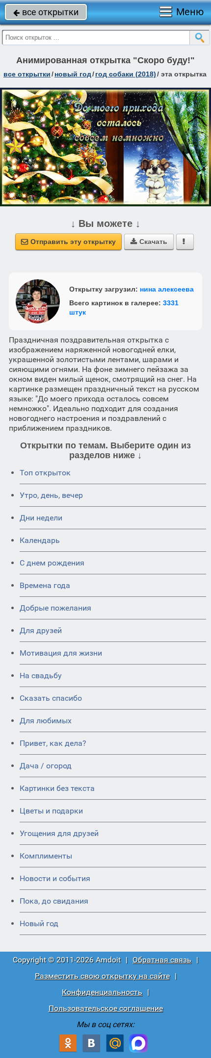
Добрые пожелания (55, 608)
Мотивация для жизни (61, 653)
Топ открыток (45, 472)
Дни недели (41, 517)
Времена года (45, 585)
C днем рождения (52, 562)
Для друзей (41, 630)
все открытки (46, 12)
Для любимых (46, 720)
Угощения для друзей (59, 833)
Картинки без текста (57, 788)
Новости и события (55, 878)
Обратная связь (161, 959)
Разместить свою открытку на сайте (102, 976)
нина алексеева (167, 289)
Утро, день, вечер (51, 495)
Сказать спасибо (51, 698)
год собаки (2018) (125, 74)
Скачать (149, 242)
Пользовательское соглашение (106, 1008)
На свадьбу (41, 675)
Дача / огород (46, 765)
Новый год (39, 923)
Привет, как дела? (53, 743)
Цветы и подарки (51, 810)
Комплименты (46, 856)
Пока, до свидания (54, 901)
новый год (72, 74)
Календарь (40, 540)
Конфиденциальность (102, 992)
